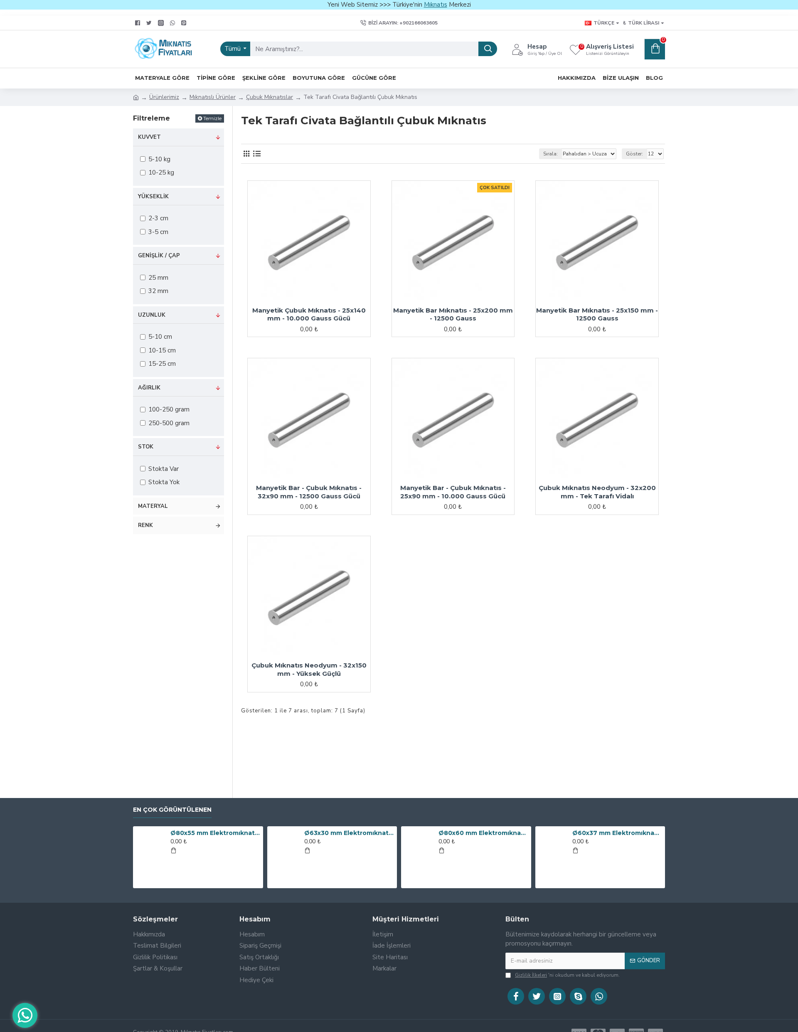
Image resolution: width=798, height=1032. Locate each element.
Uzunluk (151, 315)
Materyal (153, 506)
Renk (145, 525)
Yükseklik (153, 196)
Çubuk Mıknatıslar (269, 97)
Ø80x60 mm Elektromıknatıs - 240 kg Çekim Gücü (483, 833)
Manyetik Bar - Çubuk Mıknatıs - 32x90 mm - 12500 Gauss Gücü (309, 492)
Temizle (212, 118)
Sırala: (550, 153)
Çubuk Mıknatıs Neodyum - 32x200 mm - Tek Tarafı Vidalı (597, 492)
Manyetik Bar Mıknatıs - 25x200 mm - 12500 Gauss (453, 314)
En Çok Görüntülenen (172, 809)
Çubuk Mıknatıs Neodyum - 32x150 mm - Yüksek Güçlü (309, 669)
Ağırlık (149, 388)
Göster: (634, 153)
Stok (145, 447)
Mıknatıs (435, 4)
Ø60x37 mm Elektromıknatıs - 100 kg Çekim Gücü (617, 833)
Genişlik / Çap (159, 255)
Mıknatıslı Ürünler (213, 97)
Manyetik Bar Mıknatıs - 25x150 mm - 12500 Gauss (597, 314)
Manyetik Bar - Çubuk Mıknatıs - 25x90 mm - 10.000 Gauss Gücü (453, 492)
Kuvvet (149, 137)
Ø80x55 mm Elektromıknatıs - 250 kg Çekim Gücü (215, 833)
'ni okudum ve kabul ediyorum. (567, 975)
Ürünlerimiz (164, 97)
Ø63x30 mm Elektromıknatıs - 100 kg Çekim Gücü (349, 833)
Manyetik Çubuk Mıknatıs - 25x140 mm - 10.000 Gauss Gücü (309, 314)
